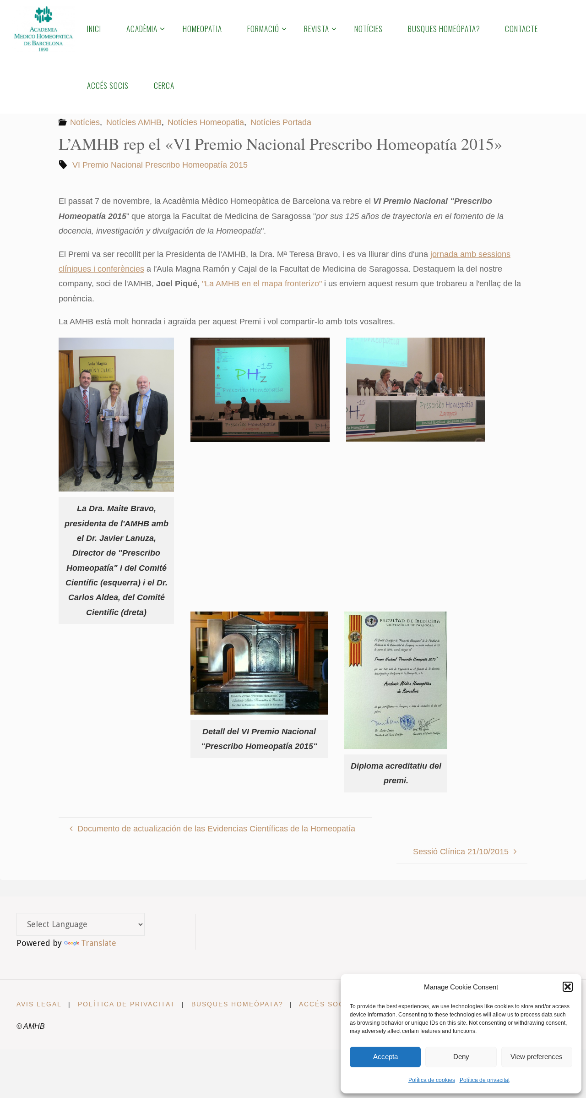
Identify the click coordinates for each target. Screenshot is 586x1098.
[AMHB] (43, 28)
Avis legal (39, 1004)
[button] (567, 986)
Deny (461, 1056)
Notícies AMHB (134, 122)
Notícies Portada (280, 122)
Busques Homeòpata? (237, 1004)
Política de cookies (431, 1080)
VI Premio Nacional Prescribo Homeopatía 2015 (160, 164)
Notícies (85, 122)
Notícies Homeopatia (206, 122)
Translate (98, 943)
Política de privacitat (485, 1080)
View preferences (536, 1056)
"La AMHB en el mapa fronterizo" (263, 283)
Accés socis (325, 1004)
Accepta (385, 1056)
